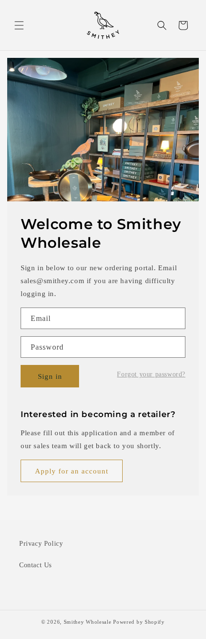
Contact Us (35, 565)
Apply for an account (71, 471)
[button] (19, 25)
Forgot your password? (151, 374)
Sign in (50, 376)
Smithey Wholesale (88, 622)
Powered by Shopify (139, 622)
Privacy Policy (41, 543)
